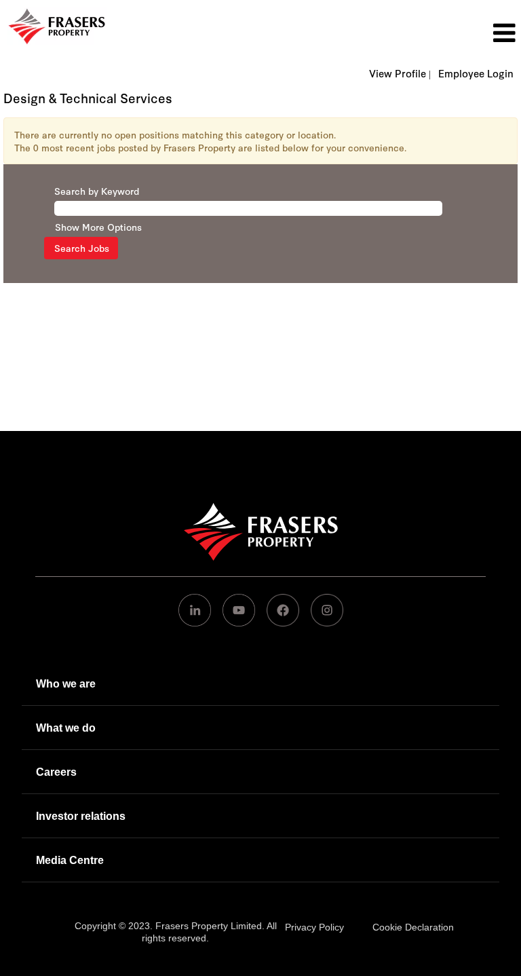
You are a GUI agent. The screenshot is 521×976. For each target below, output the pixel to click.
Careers (56, 772)
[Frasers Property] (261, 531)
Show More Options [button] (98, 227)
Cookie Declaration (413, 927)
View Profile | (400, 73)
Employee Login (476, 73)
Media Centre (70, 860)
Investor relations (81, 816)
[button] (347, 33)
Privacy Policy (314, 927)
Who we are (66, 684)
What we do (66, 728)
